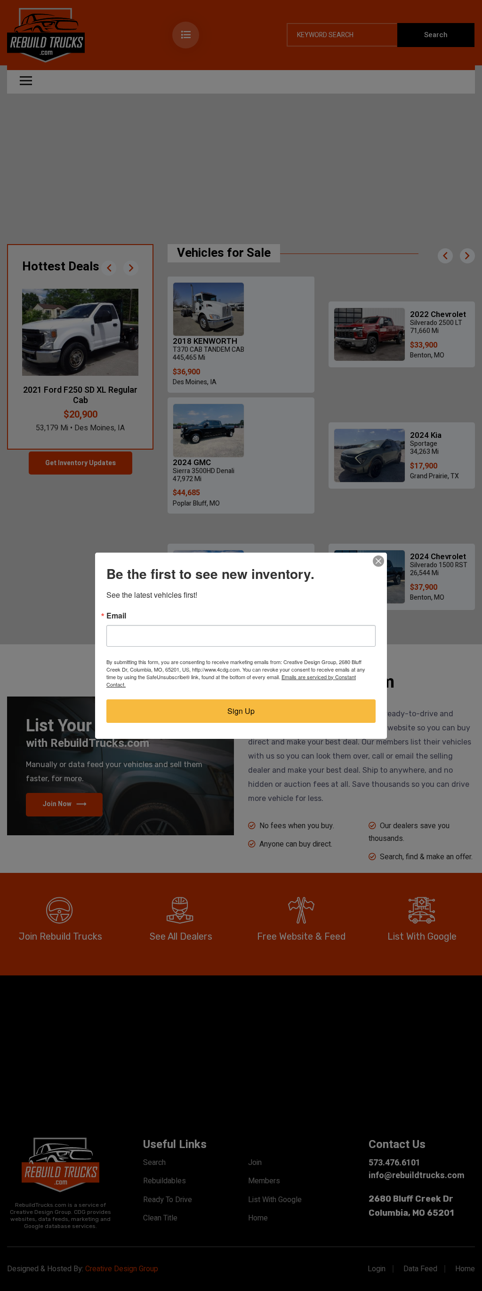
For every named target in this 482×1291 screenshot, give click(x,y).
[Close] (378, 561)
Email (116, 615)
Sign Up (241, 710)
